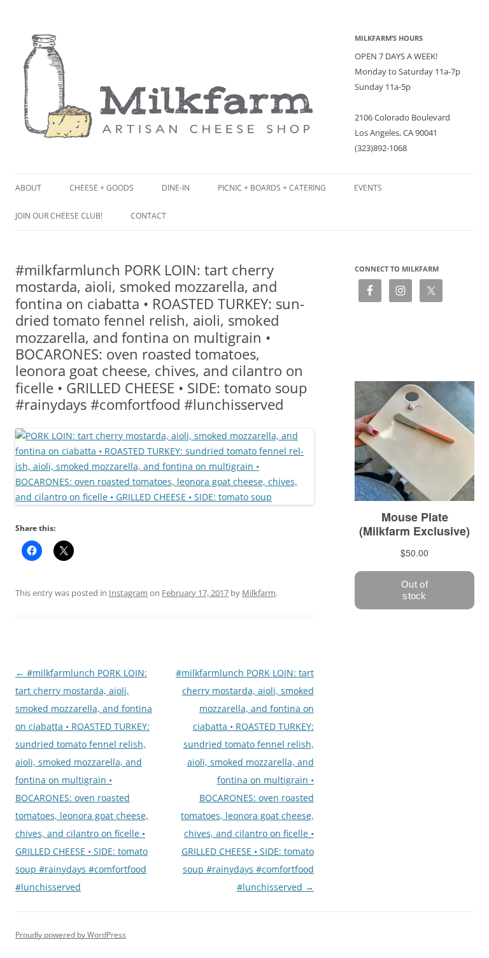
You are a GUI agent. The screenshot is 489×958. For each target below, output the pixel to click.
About (28, 187)
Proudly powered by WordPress (70, 934)
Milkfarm (259, 593)
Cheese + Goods (101, 187)
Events (368, 187)
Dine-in (176, 187)
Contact (148, 215)
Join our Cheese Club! (59, 215)
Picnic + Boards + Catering (272, 187)
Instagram (128, 593)
